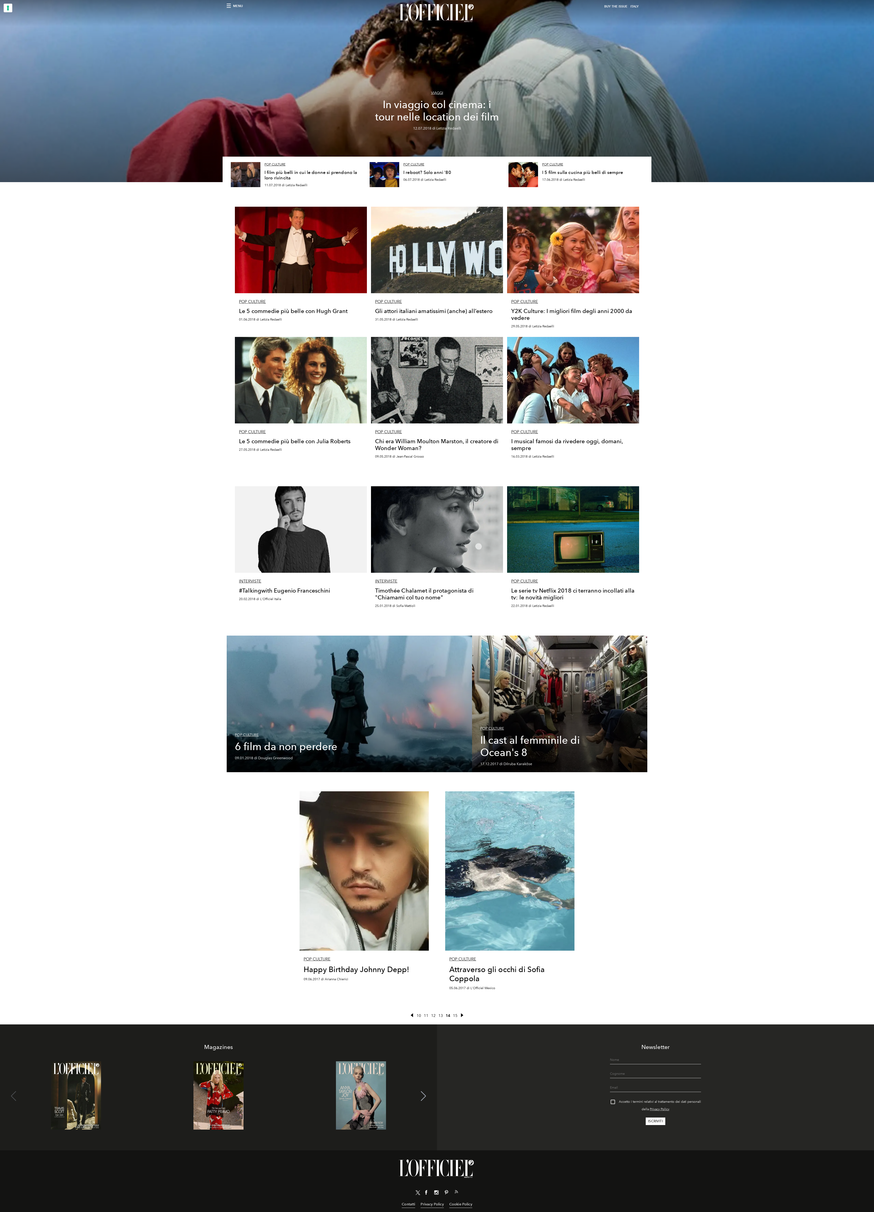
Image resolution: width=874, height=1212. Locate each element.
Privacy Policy (659, 1109)
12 (433, 1015)
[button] (423, 1096)
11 (426, 1015)
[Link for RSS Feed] (456, 1192)
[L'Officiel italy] (437, 13)
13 (440, 1015)
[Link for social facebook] (426, 1193)
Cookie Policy (460, 1204)
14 (448, 1015)
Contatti (408, 1204)
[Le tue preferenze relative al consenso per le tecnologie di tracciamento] (8, 8)
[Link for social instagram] (436, 1193)
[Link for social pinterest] (446, 1193)
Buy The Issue (616, 6)
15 (455, 1015)
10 (419, 1015)
